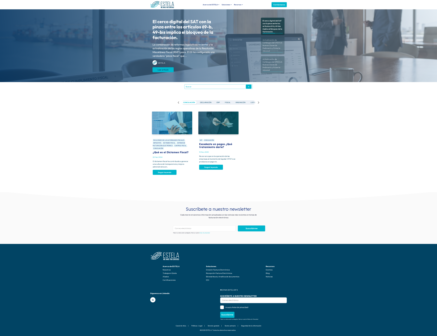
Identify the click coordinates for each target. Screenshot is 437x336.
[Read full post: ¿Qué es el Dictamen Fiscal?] (172, 123)
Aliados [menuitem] (166, 276)
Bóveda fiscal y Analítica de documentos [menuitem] (222, 276)
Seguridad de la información (251, 326)
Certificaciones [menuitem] (169, 280)
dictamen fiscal (169, 143)
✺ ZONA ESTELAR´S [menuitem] (229, 290)
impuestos (157, 143)
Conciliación (189, 102)
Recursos (237, 5)
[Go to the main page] (162, 4)
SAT (201, 140)
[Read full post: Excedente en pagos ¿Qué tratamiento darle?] (218, 123)
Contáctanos (279, 5)
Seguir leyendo (164, 172)
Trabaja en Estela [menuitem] (170, 273)
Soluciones (226, 5)
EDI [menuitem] (207, 280)
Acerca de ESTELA (210, 5)
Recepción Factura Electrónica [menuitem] (219, 273)
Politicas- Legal (196, 326)
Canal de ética (181, 326)
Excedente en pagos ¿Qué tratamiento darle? (215, 146)
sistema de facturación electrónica (169, 144)
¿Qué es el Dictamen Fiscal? (170, 152)
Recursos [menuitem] (270, 266)
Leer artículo (163, 67)
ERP (218, 102)
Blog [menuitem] (268, 273)
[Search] (249, 87)
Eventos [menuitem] (269, 270)
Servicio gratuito (213, 326)
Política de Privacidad (252, 319)
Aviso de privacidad (205, 232)
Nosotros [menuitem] (167, 270)
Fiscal (227, 102)
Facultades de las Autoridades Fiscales (168, 140)
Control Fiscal (180, 145)
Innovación (240, 102)
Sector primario (230, 326)
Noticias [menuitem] (269, 276)
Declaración (205, 102)
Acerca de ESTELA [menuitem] (171, 266)
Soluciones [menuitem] (211, 266)
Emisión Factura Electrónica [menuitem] (218, 270)
